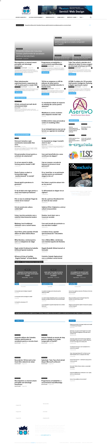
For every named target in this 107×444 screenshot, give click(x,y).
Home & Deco (27, 269)
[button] (90, 17)
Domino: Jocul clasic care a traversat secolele (51, 216)
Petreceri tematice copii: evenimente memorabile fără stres (25, 143)
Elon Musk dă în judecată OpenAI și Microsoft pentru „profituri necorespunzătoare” (53, 401)
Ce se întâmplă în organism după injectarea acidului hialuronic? (53, 305)
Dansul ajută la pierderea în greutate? (24, 183)
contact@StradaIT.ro (46, 435)
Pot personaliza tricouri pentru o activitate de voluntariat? (26, 155)
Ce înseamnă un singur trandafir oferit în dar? (53, 142)
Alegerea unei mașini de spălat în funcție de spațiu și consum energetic (80, 305)
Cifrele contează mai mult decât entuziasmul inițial (26, 105)
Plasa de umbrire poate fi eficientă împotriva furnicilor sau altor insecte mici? (79, 298)
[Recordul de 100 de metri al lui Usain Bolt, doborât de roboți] (63, 54)
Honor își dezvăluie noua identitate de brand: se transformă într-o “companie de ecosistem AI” (53, 408)
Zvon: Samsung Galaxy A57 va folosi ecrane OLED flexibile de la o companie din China (80, 354)
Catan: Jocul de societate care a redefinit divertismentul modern (26, 216)
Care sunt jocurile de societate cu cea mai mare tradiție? (53, 224)
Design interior (79, 269)
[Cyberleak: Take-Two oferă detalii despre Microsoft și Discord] (82, 54)
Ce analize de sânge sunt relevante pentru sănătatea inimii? (51, 291)
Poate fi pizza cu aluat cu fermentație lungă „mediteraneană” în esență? (24, 174)
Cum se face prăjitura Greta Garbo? (78, 379)
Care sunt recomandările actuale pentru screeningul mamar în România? (52, 284)
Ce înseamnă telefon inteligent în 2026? (23, 296)
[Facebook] (91, 2)
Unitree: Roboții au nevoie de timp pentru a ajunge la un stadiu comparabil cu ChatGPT (53, 339)
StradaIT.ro (33, 442)
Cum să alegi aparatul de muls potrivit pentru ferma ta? (79, 284)
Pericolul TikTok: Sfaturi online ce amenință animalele (80, 366)
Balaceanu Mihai (17, 108)
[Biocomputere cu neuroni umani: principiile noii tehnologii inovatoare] (27, 373)
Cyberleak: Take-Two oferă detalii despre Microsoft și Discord (53, 361)
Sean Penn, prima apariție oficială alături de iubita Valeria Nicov (26, 232)
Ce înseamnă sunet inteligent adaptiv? (23, 291)
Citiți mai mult (18, 74)
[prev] (89, 25)
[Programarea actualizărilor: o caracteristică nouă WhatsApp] (53, 373)
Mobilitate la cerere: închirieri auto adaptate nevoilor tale (52, 113)
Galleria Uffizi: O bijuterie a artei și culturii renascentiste (53, 208)
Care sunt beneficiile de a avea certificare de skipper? (52, 155)
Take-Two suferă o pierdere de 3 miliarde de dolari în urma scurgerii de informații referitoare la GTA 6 (80, 64)
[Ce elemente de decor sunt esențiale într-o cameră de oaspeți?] (79, 274)
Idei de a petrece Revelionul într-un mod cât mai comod (53, 199)
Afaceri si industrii (18, 101)
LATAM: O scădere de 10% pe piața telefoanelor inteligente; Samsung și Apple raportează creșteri (80, 83)
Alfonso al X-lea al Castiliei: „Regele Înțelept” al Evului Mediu (26, 257)
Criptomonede (74, 195)
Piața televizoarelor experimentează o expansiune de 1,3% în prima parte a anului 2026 (26, 83)
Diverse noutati (19, 48)
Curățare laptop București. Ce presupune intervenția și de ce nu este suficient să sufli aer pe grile (26, 283)
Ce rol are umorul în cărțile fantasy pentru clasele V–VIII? (25, 163)
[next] (90, 25)
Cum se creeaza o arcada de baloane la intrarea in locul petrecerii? (51, 164)
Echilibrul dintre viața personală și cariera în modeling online (53, 121)
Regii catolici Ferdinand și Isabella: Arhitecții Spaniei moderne (26, 249)
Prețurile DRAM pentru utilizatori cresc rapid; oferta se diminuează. (80, 373)
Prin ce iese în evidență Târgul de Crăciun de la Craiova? (26, 199)
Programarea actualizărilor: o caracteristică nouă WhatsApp (51, 63)
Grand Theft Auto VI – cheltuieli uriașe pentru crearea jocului (80, 360)
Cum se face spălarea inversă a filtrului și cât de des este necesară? (80, 291)
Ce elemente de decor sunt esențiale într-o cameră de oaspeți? (80, 347)
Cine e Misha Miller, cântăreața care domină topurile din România (53, 240)
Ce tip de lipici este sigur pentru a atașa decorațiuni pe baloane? (26, 191)
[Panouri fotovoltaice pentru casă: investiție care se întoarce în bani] (27, 274)
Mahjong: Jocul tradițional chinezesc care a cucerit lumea (25, 224)
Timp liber (16, 138)
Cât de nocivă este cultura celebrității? (24, 208)
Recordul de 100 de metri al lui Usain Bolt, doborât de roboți (25, 361)
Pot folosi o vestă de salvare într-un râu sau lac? (53, 183)
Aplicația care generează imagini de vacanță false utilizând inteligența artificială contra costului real (80, 332)
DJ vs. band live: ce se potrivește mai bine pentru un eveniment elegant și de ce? (53, 174)
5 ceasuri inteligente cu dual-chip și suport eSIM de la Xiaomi (53, 415)
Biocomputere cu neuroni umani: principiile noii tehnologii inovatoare (26, 64)
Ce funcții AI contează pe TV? (21, 302)
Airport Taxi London (75, 192)
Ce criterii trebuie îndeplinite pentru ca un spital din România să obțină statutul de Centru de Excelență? (53, 298)
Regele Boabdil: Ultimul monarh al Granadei (53, 249)
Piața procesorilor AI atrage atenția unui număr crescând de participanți (81, 325)
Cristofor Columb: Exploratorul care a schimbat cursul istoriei (52, 257)
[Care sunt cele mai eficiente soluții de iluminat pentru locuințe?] (53, 274)
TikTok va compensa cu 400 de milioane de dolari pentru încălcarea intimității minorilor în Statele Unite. (52, 84)
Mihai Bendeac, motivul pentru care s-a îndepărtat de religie (25, 240)
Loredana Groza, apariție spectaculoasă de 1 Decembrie (52, 232)
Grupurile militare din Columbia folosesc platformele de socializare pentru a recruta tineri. (48, 25)
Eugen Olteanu (44, 144)
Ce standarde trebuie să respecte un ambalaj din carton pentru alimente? (53, 104)
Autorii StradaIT (24, 68)
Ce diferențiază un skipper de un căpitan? (53, 191)
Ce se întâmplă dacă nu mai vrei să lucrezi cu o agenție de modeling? (53, 130)
